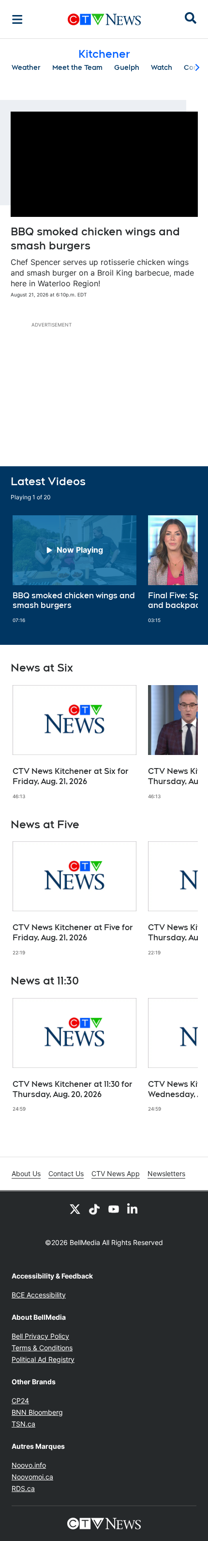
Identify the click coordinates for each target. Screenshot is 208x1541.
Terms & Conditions (42, 1348)
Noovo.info (29, 1465)
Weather (26, 67)
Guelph (126, 67)
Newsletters (166, 1173)
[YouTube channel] (113, 1208)
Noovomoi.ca (32, 1477)
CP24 (20, 1400)
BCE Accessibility (39, 1295)
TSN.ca (23, 1424)
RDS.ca (23, 1488)
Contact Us (66, 1173)
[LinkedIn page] (133, 1208)
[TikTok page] (94, 1208)
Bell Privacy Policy (40, 1336)
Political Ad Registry (43, 1359)
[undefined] (74, 569)
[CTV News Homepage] (104, 19)
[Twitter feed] (75, 1208)
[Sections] (17, 19)
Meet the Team (77, 67)
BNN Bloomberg (37, 1412)
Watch (161, 67)
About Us (26, 1173)
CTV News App (115, 1173)
